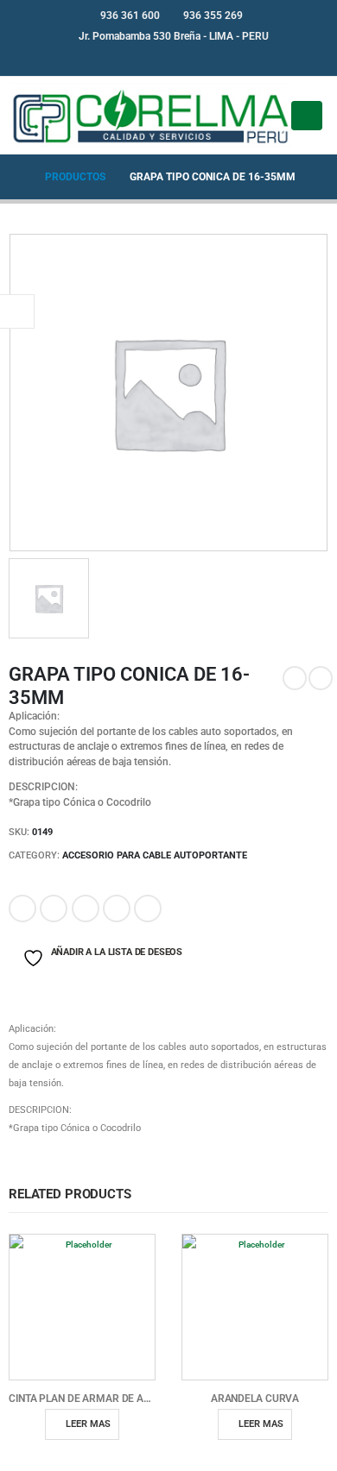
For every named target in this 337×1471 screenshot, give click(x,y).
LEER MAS (88, 1424)
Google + (116, 908)
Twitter (53, 908)
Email (148, 908)
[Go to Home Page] (15, 177)
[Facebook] (155, 59)
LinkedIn (85, 908)
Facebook (22, 908)
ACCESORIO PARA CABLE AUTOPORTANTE (154, 855)
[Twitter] (183, 59)
